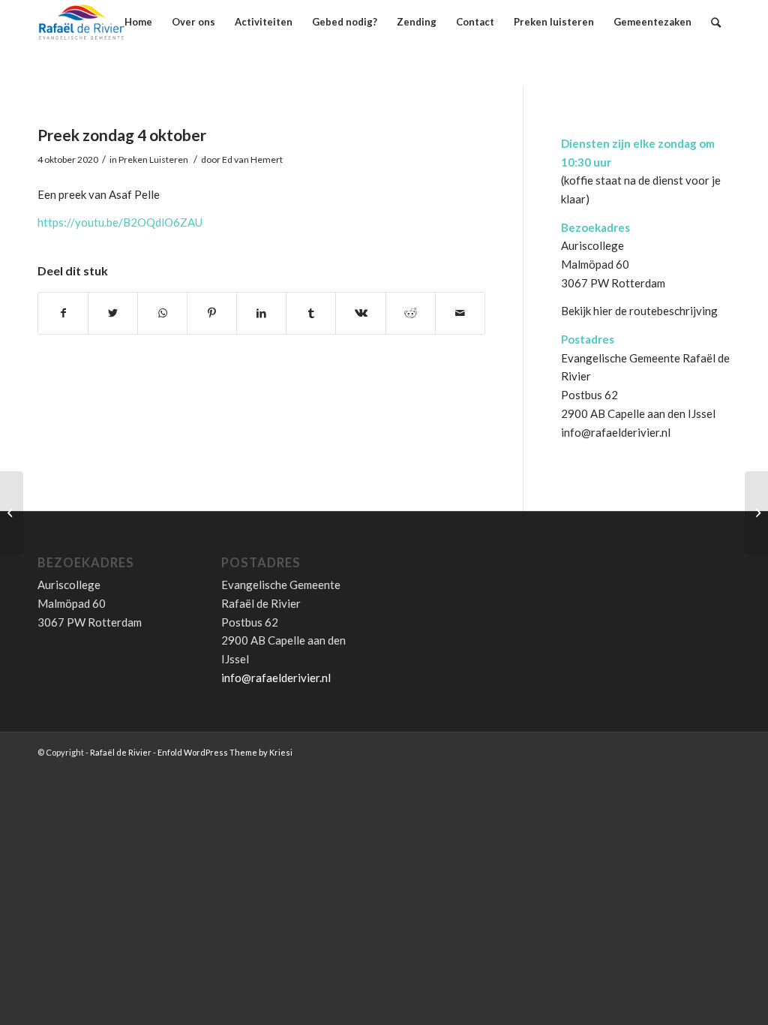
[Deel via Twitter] (112, 313)
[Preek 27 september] (11, 512)
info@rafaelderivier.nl (615, 432)
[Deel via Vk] (360, 313)
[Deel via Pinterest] (212, 313)
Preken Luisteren (153, 159)
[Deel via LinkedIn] (261, 313)
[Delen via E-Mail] (460, 313)
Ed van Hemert (252, 159)
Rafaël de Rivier (121, 752)
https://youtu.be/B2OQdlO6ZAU (120, 222)
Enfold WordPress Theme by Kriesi (225, 752)
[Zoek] (715, 22)
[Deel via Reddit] (410, 313)
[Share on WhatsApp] (162, 313)
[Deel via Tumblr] (310, 313)
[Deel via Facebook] (63, 313)
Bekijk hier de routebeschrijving (639, 310)
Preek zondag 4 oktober (122, 134)
